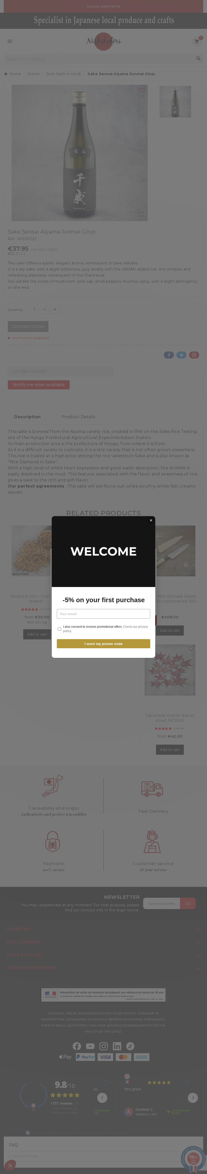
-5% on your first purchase (104, 600)
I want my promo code (104, 644)
